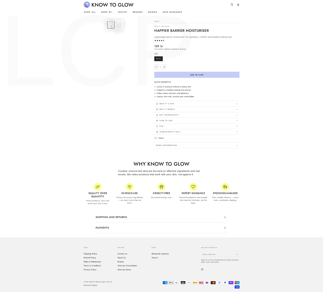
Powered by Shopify (90, 285)
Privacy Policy (90, 270)
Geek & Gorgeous (162, 26)
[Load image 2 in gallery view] (118, 25)
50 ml (159, 59)
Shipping (167, 49)
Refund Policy (90, 258)
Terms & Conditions (92, 266)
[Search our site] (232, 4)
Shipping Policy (90, 254)
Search (155, 258)
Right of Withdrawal (92, 262)
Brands (121, 262)
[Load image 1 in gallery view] (110, 25)
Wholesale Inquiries (160, 254)
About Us (122, 258)
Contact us (122, 254)
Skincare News (124, 270)
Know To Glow (94, 282)
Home (156, 21)
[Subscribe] (238, 254)
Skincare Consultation (127, 266)
